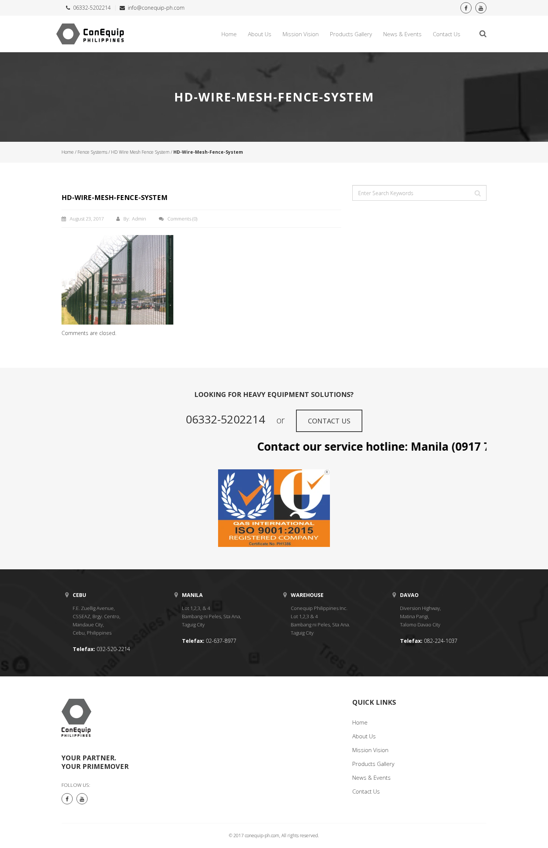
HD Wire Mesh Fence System (140, 152)
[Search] (477, 194)
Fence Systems (92, 152)
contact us (329, 420)
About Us (259, 34)
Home (229, 34)
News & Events (402, 34)
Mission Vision (301, 34)
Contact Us (446, 34)
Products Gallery (351, 34)
